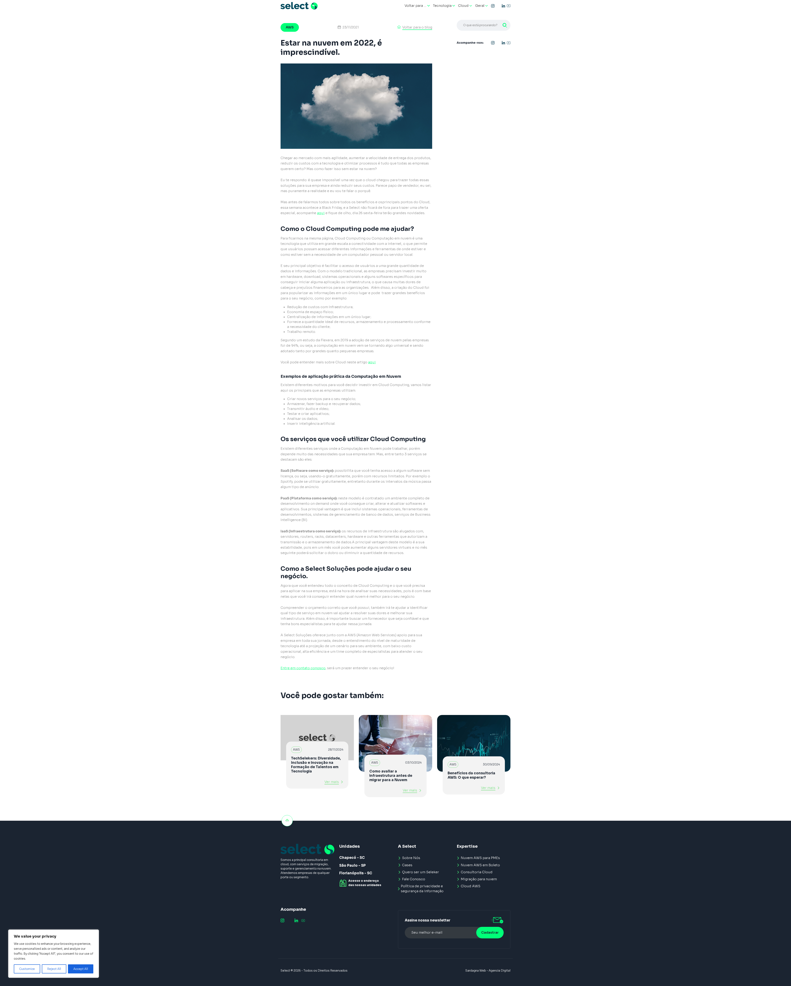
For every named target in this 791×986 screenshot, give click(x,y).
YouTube (508, 6)
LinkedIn (503, 6)
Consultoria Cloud (477, 872)
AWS (290, 27)
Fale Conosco (413, 879)
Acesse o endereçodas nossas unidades (364, 883)
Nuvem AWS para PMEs (480, 858)
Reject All (54, 969)
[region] (53, 954)
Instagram (493, 6)
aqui (321, 213)
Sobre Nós (411, 858)
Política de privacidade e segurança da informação (422, 888)
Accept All (80, 969)
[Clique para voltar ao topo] (287, 820)
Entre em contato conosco (303, 668)
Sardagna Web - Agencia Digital (487, 970)
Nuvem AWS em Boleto (480, 865)
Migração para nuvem (479, 879)
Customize (27, 969)
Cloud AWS (470, 886)
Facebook (498, 6)
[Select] (299, 5)
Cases (407, 865)
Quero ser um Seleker (420, 872)
